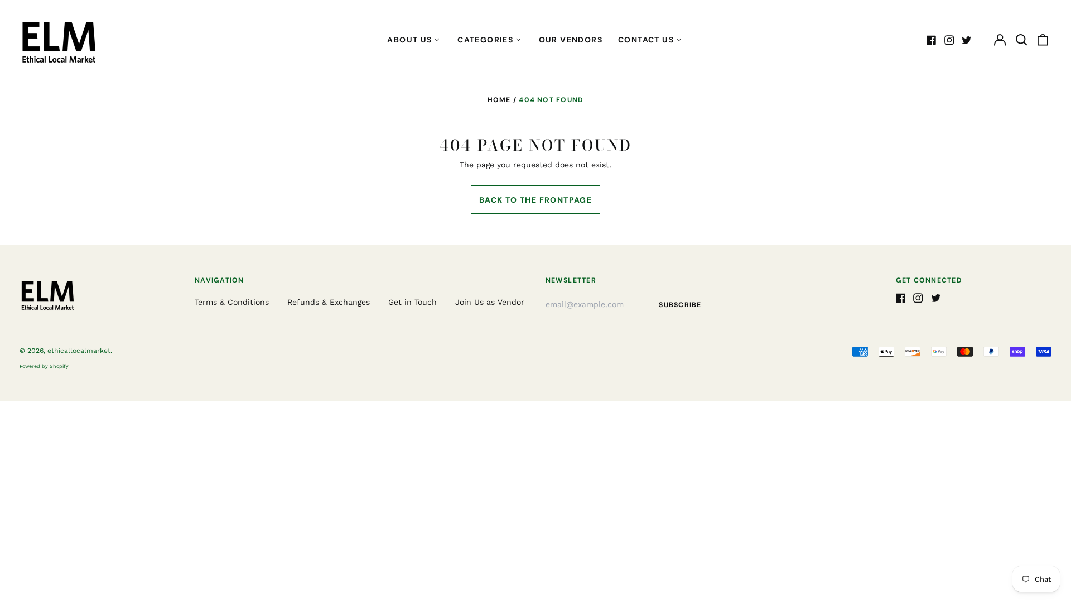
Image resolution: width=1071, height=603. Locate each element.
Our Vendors (570, 40)
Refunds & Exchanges (328, 302)
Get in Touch (412, 302)
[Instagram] (949, 40)
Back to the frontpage (535, 200)
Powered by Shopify (44, 366)
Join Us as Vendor (489, 302)
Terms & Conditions (232, 302)
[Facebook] (932, 40)
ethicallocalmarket (78, 351)
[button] (1021, 40)
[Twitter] (967, 40)
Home (499, 99)
